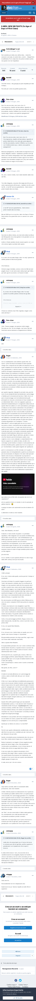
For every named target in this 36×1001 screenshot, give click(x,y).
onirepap (9, 124)
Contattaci (25, 987)
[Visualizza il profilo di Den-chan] (3, 100)
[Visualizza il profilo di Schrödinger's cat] (3, 50)
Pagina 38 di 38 (19, 41)
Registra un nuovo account (18, 927)
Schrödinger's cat (13, 49)
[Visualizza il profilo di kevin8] (3, 79)
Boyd (4, 33)
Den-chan (10, 99)
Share (18, 951)
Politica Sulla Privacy (14, 987)
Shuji (21, 287)
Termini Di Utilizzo (11, 994)
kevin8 (8, 78)
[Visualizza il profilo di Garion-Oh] (3, 198)
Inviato (13, 51)
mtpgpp (9, 874)
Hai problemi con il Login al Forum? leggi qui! (16, 2)
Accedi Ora (18, 940)
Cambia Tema (22, 985)
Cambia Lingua (11, 985)
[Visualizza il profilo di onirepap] (3, 125)
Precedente (8, 41)
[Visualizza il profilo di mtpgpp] (3, 876)
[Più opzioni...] (33, 50)
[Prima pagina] (2, 41)
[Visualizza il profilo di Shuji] (3, 253)
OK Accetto (19, 998)
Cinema (14, 35)
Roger (8, 356)
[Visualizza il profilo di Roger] (3, 357)
